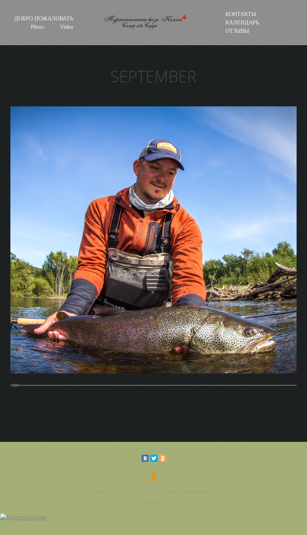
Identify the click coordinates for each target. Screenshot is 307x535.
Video (66, 27)
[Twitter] (153, 458)
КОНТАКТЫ (240, 14)
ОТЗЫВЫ (237, 31)
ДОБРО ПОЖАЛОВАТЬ (43, 19)
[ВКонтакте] (145, 458)
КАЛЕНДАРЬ (242, 23)
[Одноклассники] (162, 458)
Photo (37, 27)
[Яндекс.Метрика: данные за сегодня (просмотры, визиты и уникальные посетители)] (23, 517)
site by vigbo (153, 502)
